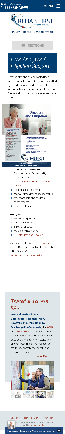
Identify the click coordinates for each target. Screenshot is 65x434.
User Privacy (15, 418)
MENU (48, 6)
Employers (17, 318)
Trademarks (27, 418)
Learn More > (43, 356)
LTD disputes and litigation (28, 234)
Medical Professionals (25, 314)
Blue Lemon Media (37, 425)
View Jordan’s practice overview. (25, 255)
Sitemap (37, 418)
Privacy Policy (48, 418)
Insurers (28, 323)
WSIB (50, 327)
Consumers (23, 331)
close (59, 430)
